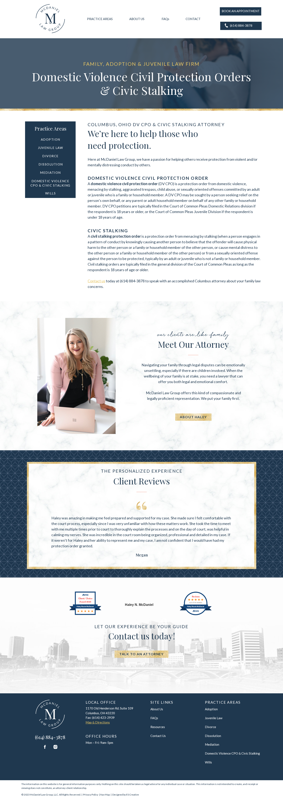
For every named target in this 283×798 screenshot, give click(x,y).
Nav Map (105, 794)
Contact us (96, 281)
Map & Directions (98, 722)
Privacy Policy (90, 794)
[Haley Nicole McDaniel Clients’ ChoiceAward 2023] (85, 614)
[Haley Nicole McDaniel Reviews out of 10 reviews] (196, 614)
